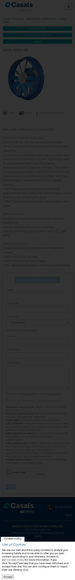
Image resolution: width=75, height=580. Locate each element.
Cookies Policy (15, 559)
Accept (7, 576)
